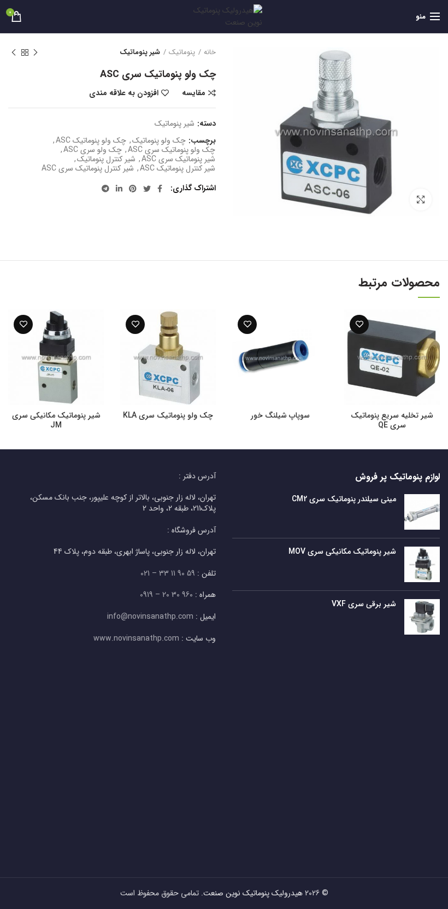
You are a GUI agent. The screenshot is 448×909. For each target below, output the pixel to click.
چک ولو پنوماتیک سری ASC (171, 150)
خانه (210, 52)
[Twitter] (147, 188)
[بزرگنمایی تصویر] (421, 199)
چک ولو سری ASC (92, 150)
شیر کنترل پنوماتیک (106, 159)
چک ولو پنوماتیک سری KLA (168, 415)
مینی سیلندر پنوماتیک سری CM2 (344, 499)
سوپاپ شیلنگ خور (280, 415)
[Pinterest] (133, 188)
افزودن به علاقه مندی (123, 93)
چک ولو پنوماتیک (159, 140)
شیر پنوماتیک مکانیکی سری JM (56, 420)
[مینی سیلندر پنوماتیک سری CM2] (422, 512)
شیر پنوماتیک (140, 52)
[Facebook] (160, 188)
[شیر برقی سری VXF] (422, 617)
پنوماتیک (182, 52)
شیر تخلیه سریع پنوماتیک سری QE (392, 420)
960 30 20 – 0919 (166, 595)
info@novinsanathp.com (150, 617)
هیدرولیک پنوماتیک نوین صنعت (253, 893)
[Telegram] (105, 188)
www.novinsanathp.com (136, 638)
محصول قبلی (35, 52)
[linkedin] (119, 188)
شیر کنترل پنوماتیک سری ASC (88, 168)
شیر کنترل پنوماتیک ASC (177, 168)
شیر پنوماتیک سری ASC (178, 159)
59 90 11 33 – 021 (167, 573)
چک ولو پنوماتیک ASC (91, 140)
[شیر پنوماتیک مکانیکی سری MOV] (422, 564)
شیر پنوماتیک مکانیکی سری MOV (342, 551)
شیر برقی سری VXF (364, 604)
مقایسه (193, 93)
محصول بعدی (13, 52)
